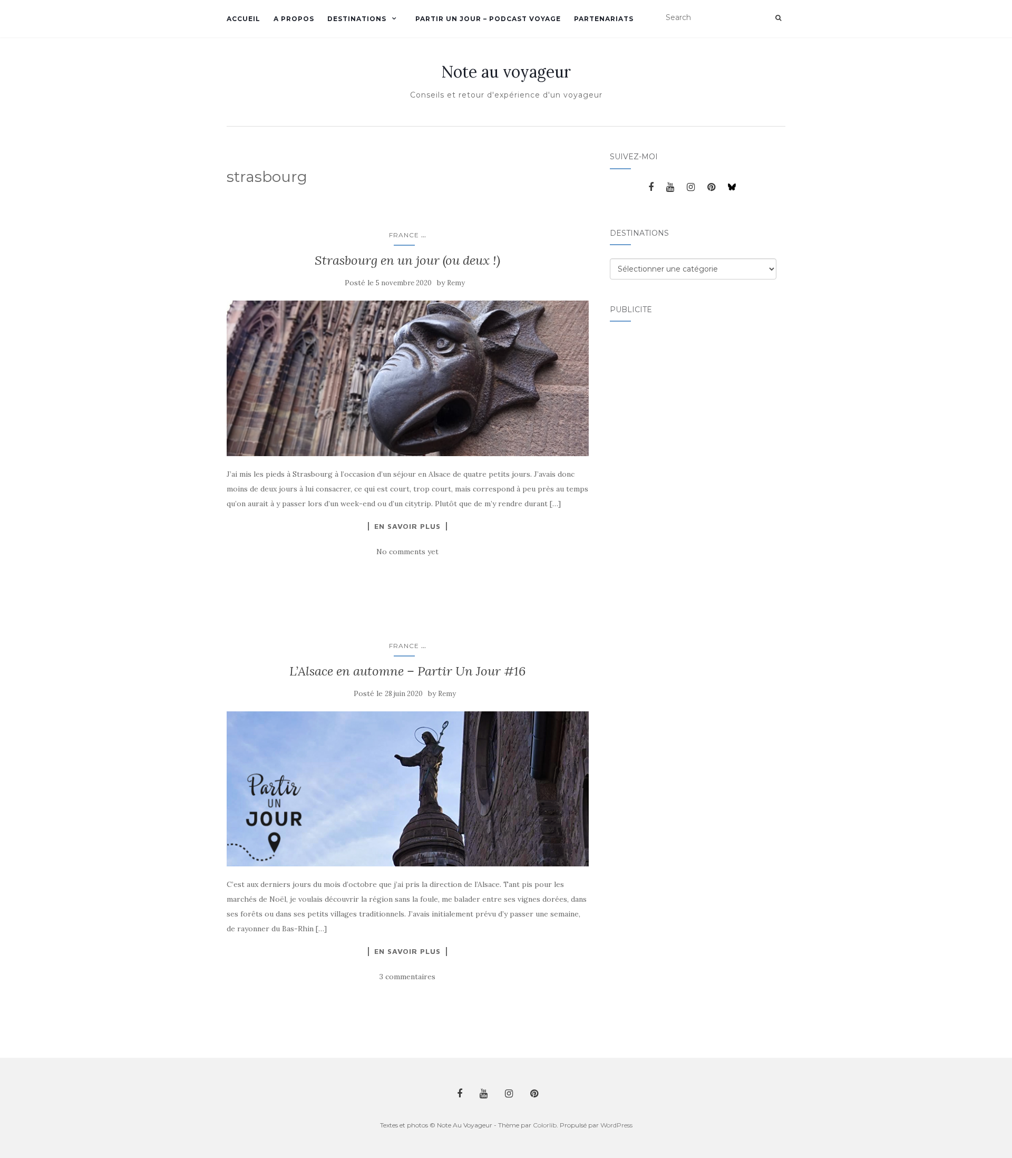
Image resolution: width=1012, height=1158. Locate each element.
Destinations (356, 19)
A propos (294, 19)
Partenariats (604, 19)
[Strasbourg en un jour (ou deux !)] (408, 378)
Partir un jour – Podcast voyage (488, 19)
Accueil (243, 19)
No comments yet (407, 551)
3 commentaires (407, 976)
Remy (456, 282)
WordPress (616, 1125)
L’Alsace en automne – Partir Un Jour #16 (407, 671)
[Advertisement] (652, 493)
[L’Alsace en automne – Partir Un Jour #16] (408, 788)
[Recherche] (778, 18)
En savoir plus (407, 526)
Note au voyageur (506, 72)
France (404, 235)
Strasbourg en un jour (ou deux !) (407, 260)
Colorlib (545, 1125)
